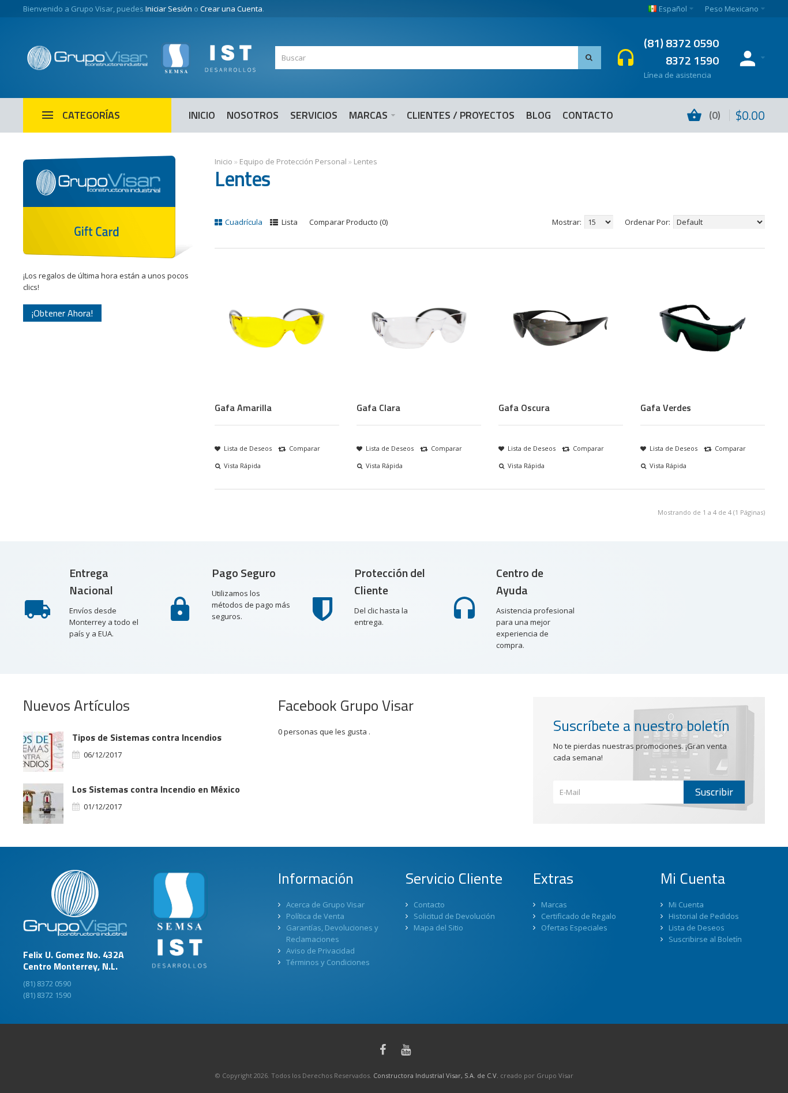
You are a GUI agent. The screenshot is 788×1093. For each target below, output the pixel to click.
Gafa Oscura (524, 407)
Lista (289, 222)
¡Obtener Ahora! (62, 313)
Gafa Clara (378, 407)
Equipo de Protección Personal (293, 161)
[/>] (43, 752)
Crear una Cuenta (231, 8)
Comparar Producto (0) (348, 222)
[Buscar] (589, 57)
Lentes (365, 161)
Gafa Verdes (665, 407)
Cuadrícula (242, 222)
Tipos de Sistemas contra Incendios (147, 737)
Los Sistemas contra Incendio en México (156, 789)
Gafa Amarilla (243, 407)
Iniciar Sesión (168, 8)
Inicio (223, 161)
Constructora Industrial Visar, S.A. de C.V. (435, 1075)
